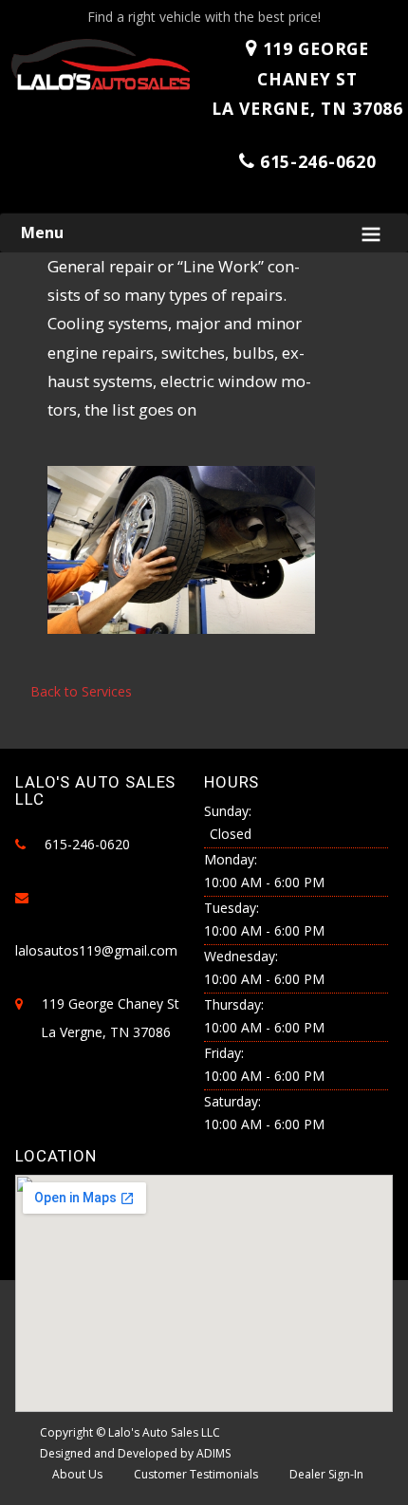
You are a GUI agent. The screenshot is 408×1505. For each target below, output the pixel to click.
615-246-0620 (318, 161)
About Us (77, 1474)
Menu (42, 232)
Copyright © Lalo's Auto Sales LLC (130, 1432)
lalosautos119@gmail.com (96, 950)
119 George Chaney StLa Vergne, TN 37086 (307, 78)
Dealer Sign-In (326, 1474)
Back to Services (81, 691)
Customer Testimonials (196, 1474)
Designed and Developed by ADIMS (135, 1453)
